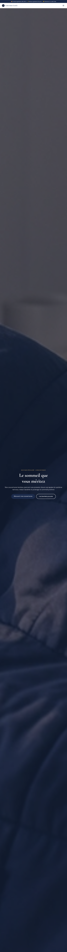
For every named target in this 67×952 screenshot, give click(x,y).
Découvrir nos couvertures (23, 496)
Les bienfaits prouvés (46, 496)
